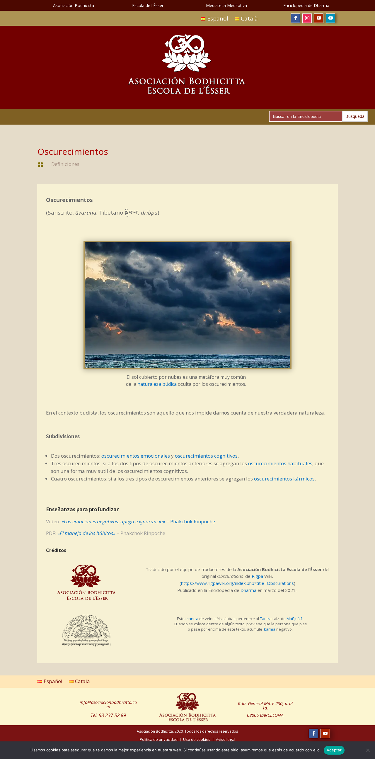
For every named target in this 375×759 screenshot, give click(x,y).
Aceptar (334, 750)
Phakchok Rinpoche (192, 521)
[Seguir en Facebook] (295, 18)
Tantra (266, 618)
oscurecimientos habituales (280, 463)
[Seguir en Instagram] (307, 18)
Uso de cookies (196, 739)
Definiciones (65, 164)
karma (269, 629)
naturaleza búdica (157, 384)
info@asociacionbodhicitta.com (108, 704)
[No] (368, 750)
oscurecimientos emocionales (135, 455)
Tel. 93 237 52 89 (108, 715)
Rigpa (257, 576)
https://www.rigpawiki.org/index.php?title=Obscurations (237, 583)
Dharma (248, 590)
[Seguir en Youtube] (318, 18)
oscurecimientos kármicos (284, 478)
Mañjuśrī (294, 618)
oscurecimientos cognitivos (206, 455)
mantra (191, 618)
